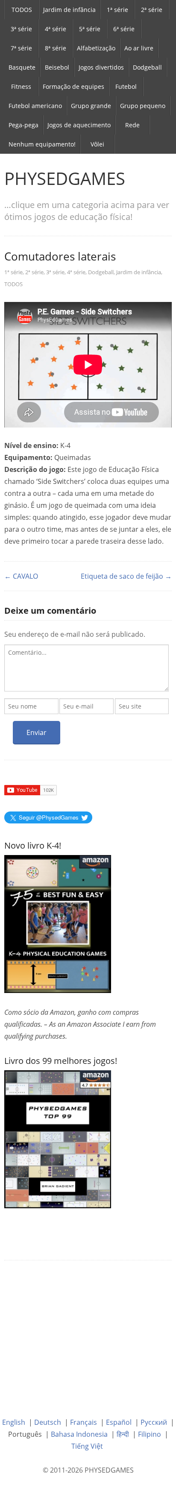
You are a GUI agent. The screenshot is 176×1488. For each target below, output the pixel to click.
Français (83, 1422)
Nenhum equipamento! (42, 144)
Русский (154, 1422)
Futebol (126, 86)
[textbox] (86, 667)
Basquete (22, 67)
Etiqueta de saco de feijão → (126, 576)
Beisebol (57, 67)
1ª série (117, 10)
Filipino (149, 1434)
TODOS (22, 10)
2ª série (151, 10)
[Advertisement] (88, 1332)
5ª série (89, 29)
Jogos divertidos (101, 67)
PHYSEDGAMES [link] (64, 178)
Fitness (21, 86)
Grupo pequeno (142, 106)
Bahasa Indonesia (79, 1434)
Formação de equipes (73, 86)
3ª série (21, 29)
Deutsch (47, 1422)
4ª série (55, 29)
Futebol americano (35, 106)
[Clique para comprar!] (57, 1138)
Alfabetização (96, 48)
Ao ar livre (138, 48)
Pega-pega (23, 125)
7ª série (21, 48)
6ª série (124, 29)
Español (119, 1422)
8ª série (55, 48)
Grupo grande (91, 106)
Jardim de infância (69, 10)
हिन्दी (123, 1434)
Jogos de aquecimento (79, 125)
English (13, 1422)
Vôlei (97, 144)
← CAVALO (21, 576)
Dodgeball (147, 67)
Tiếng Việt (87, 1446)
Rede (132, 125)
